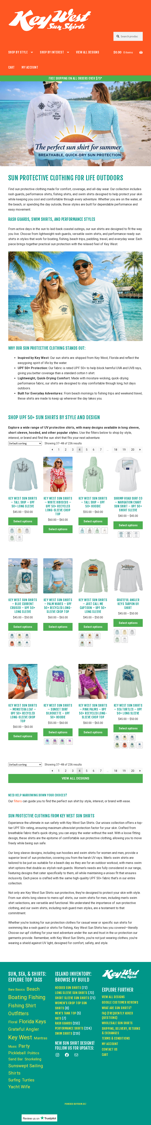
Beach (33, 989)
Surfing (14, 1080)
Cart (11, 67)
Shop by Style (18, 52)
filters (18, 801)
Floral (12, 1022)
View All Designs (87, 52)
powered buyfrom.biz (76, 1104)
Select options (22, 521)
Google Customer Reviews (120, 1002)
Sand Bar (15, 1059)
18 (115, 449)
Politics (33, 1053)
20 (132, 449)
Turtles (28, 1080)
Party (24, 1046)
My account (30, 67)
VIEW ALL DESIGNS (75, 778)
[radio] (12, 531)
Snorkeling (33, 1059)
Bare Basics (16, 989)
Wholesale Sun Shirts (117, 1023)
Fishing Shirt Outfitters (22, 1009)
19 (124, 449)
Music (12, 1046)
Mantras (40, 1038)
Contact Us (110, 1049)
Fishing (37, 997)
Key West (20, 1037)
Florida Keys (32, 1021)
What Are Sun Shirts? (117, 1008)
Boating (17, 997)
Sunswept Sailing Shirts (25, 1069)
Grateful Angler (23, 1029)
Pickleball (17, 1053)
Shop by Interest (52, 52)
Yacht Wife (19, 1086)
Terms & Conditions (116, 1038)
